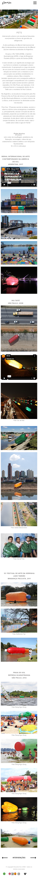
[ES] (15, 874)
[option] (10, 874)
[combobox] (4, 874)
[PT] (4, 874)
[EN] (10, 874)
